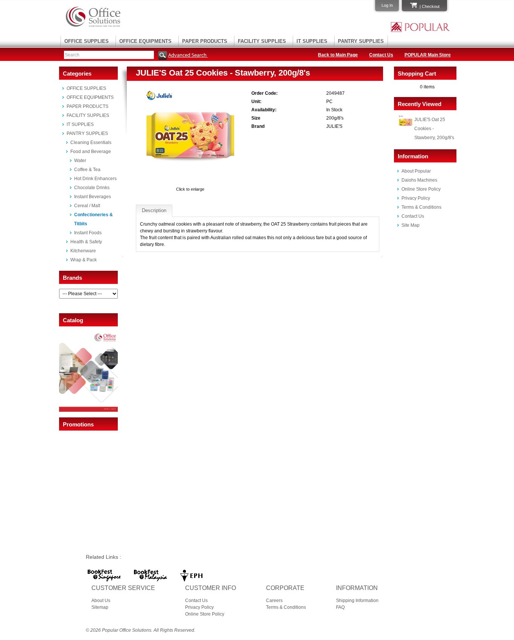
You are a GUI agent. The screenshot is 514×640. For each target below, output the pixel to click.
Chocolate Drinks (91, 187)
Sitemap (99, 607)
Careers (274, 600)
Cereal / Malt (87, 205)
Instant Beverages (92, 196)
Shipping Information (357, 600)
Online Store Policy (421, 189)
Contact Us (381, 55)
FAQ (340, 607)
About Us (100, 600)
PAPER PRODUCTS (204, 41)
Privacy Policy (415, 198)
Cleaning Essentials (90, 142)
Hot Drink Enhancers (95, 178)
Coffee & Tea (87, 169)
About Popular (416, 171)
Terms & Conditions (421, 207)
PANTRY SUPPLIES (361, 41)
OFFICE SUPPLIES (86, 41)
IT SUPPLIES (312, 41)
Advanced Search (188, 55)
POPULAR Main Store (428, 55)
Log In (387, 5)
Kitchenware (83, 250)
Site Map (410, 225)
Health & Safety (86, 241)
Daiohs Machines (419, 180)
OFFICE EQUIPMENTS (145, 41)
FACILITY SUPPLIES (262, 41)
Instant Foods (88, 232)
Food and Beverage (90, 151)
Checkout (430, 6)
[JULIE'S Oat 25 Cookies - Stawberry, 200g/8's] (190, 182)
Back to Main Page (338, 55)
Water (80, 160)
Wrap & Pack (83, 259)
